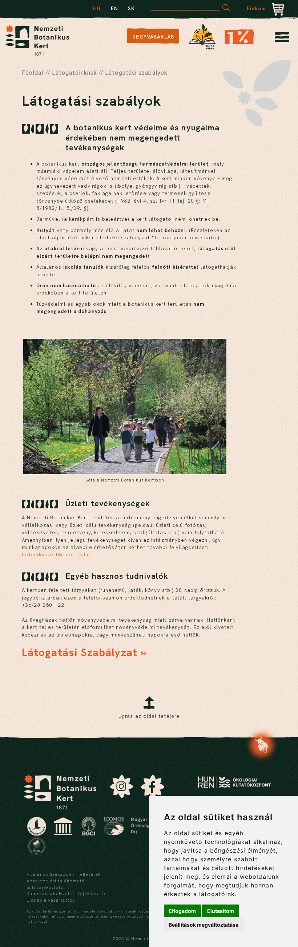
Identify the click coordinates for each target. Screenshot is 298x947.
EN (114, 8)
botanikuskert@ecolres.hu (56, 554)
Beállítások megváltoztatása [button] (203, 925)
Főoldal (33, 72)
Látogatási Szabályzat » (84, 652)
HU (97, 8)
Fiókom (256, 8)
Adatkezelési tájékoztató (56, 881)
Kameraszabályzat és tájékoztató (66, 894)
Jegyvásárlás (153, 36)
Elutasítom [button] (220, 911)
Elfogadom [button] (182, 911)
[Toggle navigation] (282, 39)
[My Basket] (278, 10)
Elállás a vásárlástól (50, 900)
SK (131, 8)
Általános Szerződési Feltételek (64, 874)
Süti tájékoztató (45, 887)
